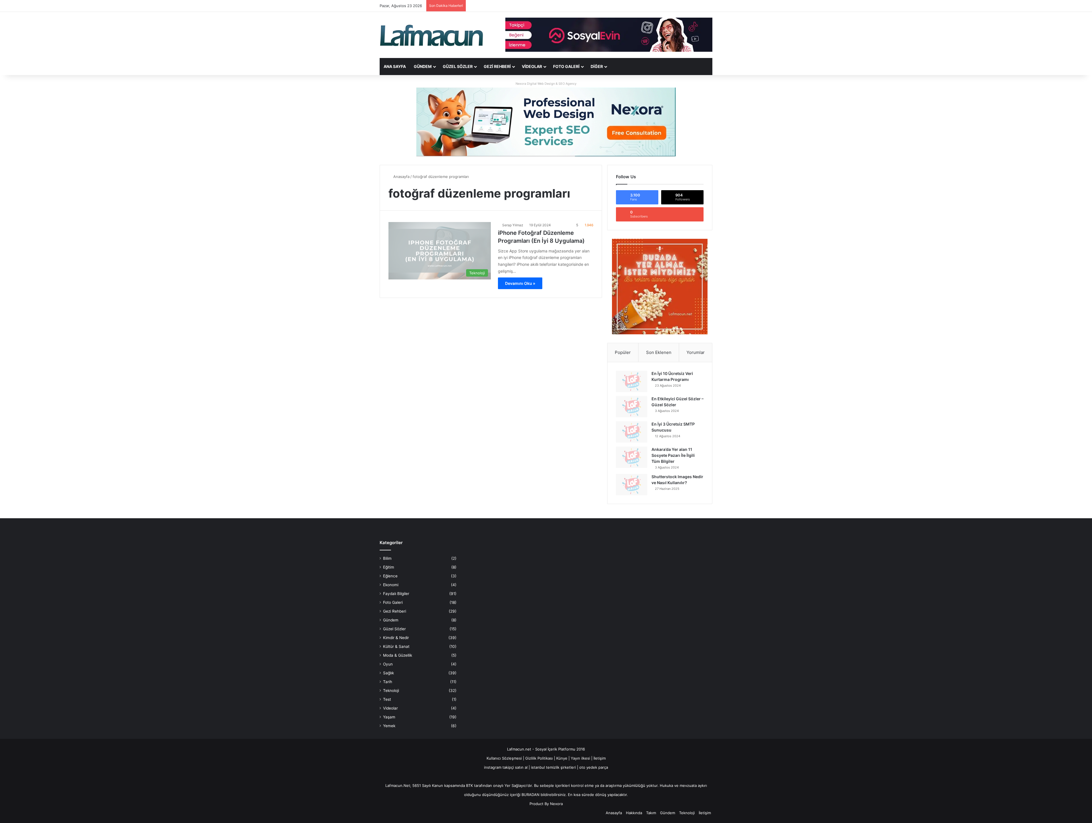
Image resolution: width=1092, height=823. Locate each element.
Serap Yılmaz (512, 225)
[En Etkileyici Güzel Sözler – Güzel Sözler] (631, 406)
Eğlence (390, 576)
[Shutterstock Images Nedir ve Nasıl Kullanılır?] (631, 484)
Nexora (556, 803)
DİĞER (597, 66)
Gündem (423, 66)
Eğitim (388, 567)
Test (387, 699)
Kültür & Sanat (396, 646)
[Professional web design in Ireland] (546, 121)
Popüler (623, 352)
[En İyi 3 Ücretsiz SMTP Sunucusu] (631, 432)
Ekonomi (390, 584)
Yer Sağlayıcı (515, 785)
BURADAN (530, 794)
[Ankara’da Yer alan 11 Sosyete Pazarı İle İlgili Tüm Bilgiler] (631, 457)
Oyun (388, 664)
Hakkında (634, 812)
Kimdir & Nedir (396, 637)
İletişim (599, 758)
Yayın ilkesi (580, 758)
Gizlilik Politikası (539, 758)
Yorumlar (695, 352)
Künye (561, 758)
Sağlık (388, 673)
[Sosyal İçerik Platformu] (432, 35)
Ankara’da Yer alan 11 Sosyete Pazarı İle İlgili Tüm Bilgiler (673, 455)
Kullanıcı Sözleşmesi (504, 758)
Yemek (389, 726)
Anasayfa (401, 176)
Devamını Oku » (520, 283)
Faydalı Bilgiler (396, 593)
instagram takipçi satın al (506, 767)
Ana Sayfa (395, 66)
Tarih (387, 681)
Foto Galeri (566, 66)
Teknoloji (391, 690)
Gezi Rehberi (497, 66)
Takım (651, 812)
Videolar (532, 66)
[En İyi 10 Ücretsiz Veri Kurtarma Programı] (631, 381)
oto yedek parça (593, 767)
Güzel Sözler (458, 66)
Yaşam (389, 717)
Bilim (387, 558)
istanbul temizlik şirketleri (553, 767)
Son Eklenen (658, 352)
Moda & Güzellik (397, 655)
